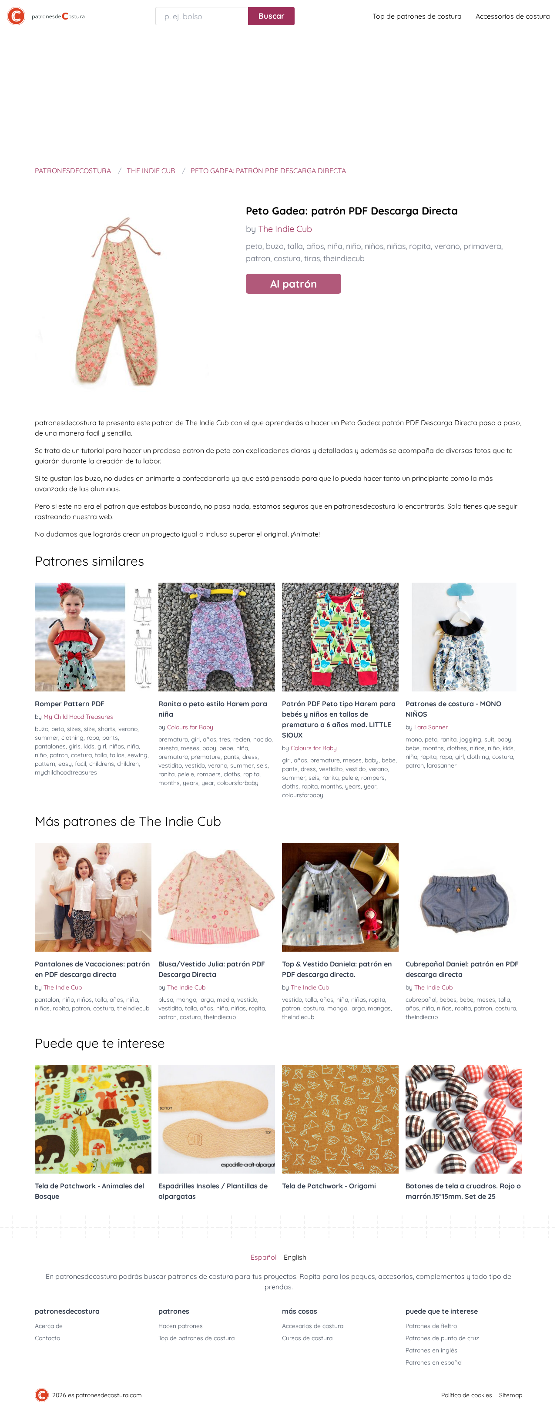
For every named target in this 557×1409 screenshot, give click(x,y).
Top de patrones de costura (417, 16)
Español (264, 1257)
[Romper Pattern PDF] (93, 637)
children (128, 764)
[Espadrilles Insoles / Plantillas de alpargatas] (216, 1119)
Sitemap (510, 1395)
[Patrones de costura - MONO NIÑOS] (464, 637)
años (315, 246)
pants (110, 737)
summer (46, 737)
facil (80, 764)
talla (295, 246)
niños (374, 246)
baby (209, 748)
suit (489, 739)
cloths (232, 774)
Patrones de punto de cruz (442, 1338)
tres (224, 739)
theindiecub (344, 258)
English (295, 1257)
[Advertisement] (278, 97)
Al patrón (293, 283)
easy (65, 764)
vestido (195, 765)
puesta (168, 748)
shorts (106, 729)
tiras (312, 258)
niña (334, 246)
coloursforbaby (237, 783)
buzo (275, 246)
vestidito (170, 765)
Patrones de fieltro (431, 1326)
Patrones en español (434, 1362)
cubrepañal (421, 999)
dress (250, 757)
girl (101, 746)
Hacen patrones (180, 1326)
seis (262, 765)
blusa (165, 999)
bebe (226, 748)
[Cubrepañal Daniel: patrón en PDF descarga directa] (464, 897)
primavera (482, 246)
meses (190, 748)
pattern (45, 764)
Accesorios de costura (312, 1326)
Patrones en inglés (431, 1350)
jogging (470, 739)
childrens (101, 764)
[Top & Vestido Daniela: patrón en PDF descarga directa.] (340, 897)
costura (287, 258)
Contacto (47, 1338)
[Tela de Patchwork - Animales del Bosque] (93, 1119)
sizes (74, 729)
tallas (117, 755)
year (207, 783)
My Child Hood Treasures (78, 717)
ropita (420, 246)
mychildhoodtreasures (66, 772)
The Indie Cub (285, 228)
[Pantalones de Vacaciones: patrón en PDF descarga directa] (93, 897)
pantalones (50, 746)
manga (186, 999)
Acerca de (49, 1326)
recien (241, 739)
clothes (457, 748)
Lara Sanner (431, 727)
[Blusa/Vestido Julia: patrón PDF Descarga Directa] (216, 897)
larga (206, 999)
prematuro (173, 739)
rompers (209, 774)
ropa (93, 737)
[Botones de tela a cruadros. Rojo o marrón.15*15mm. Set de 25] (464, 1119)
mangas (379, 1008)
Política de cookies (466, 1395)
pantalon (47, 999)
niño (353, 246)
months (169, 783)
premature (206, 757)
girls (75, 746)
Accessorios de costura (513, 16)
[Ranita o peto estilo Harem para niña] (216, 637)
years (190, 783)
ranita (166, 774)
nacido (262, 739)
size (89, 729)
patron (258, 258)
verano (447, 246)
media (225, 999)
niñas (396, 246)
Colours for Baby (190, 727)
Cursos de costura (307, 1338)
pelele (186, 774)
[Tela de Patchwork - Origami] (340, 1119)
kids (89, 746)
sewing (138, 755)
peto (254, 246)
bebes (448, 999)
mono (414, 739)
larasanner (441, 765)
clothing (72, 737)
